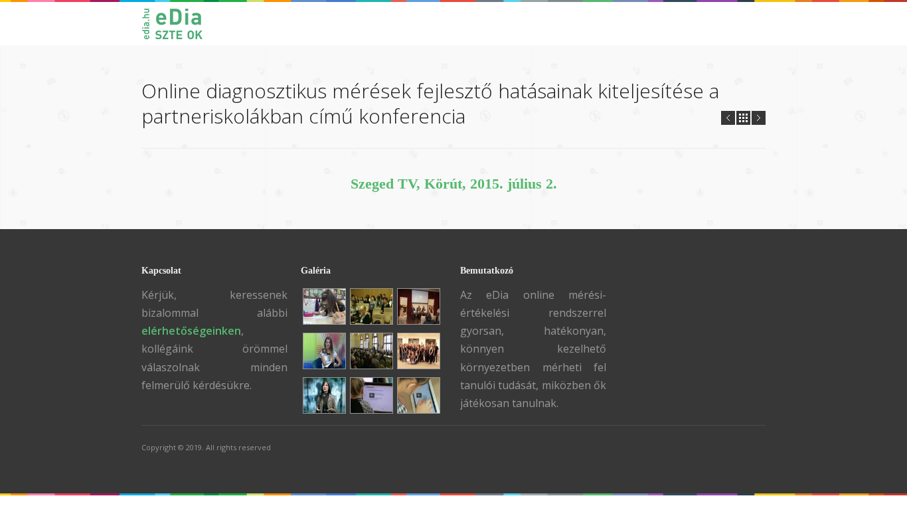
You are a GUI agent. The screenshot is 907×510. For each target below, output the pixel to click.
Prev (728, 118)
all (743, 118)
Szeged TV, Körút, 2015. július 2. (454, 183)
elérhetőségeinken (191, 330)
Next (759, 118)
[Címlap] (178, 23)
